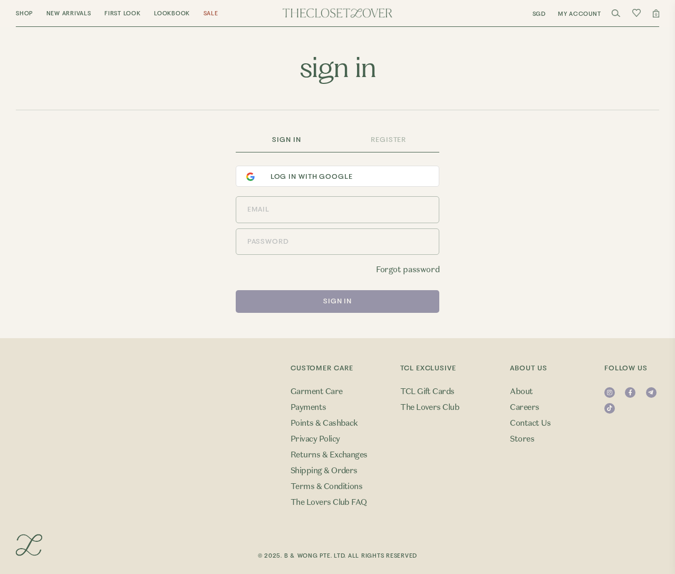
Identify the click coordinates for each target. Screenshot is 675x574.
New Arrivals (68, 13)
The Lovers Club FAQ (329, 502)
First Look (122, 13)
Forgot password (407, 269)
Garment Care (317, 391)
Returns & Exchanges (329, 455)
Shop (24, 13)
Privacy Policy (315, 439)
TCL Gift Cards (427, 391)
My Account (579, 14)
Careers (524, 407)
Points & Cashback (324, 423)
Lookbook (172, 13)
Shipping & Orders (324, 470)
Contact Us (530, 423)
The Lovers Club (429, 407)
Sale (211, 13)
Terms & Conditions (327, 486)
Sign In (286, 140)
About (521, 391)
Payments (308, 407)
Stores (522, 439)
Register (388, 140)
